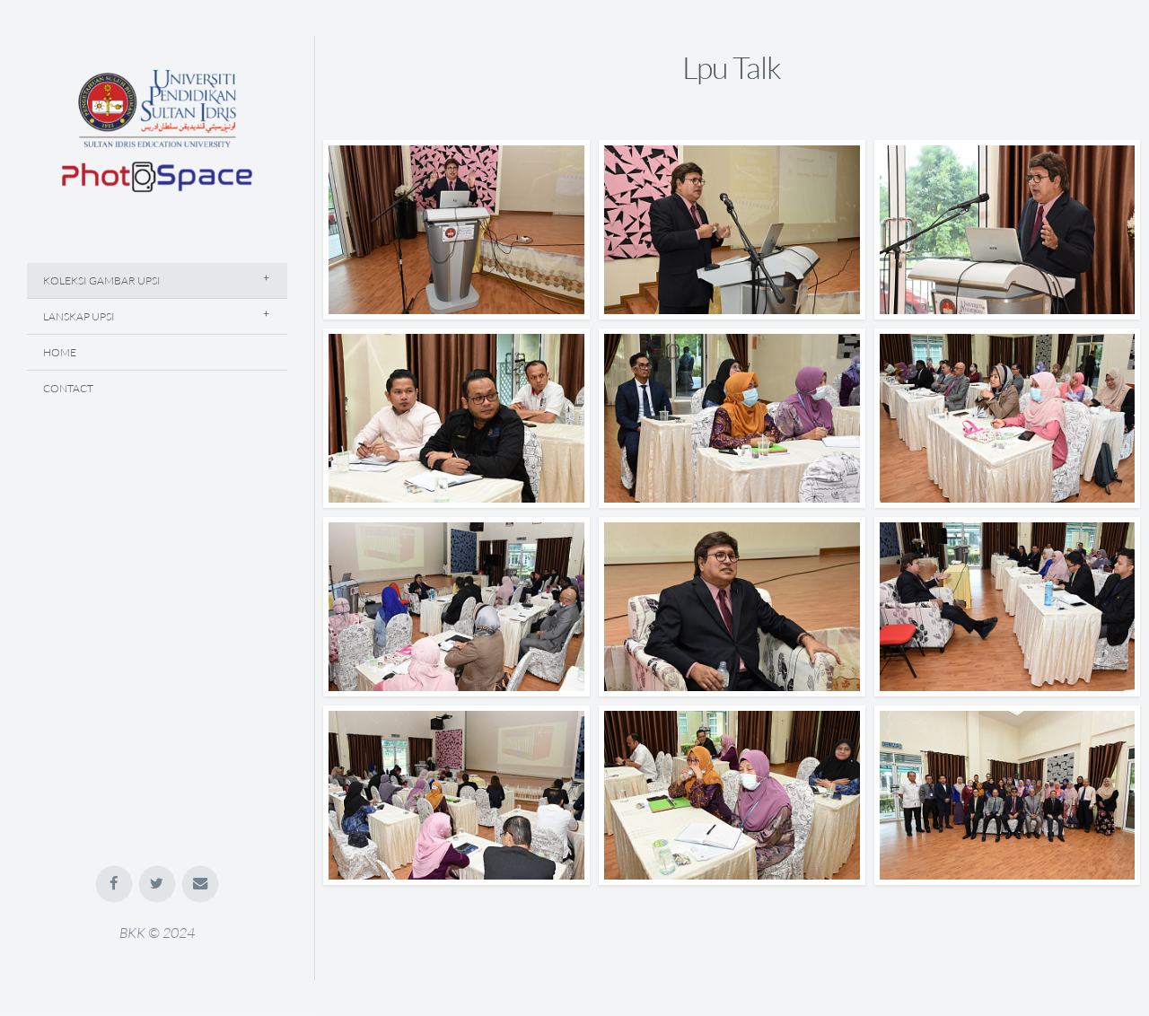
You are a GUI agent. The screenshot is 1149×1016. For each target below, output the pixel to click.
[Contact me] (200, 884)
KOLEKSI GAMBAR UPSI (102, 280)
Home (59, 352)
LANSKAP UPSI (79, 316)
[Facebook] (114, 884)
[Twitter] (157, 884)
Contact (68, 388)
